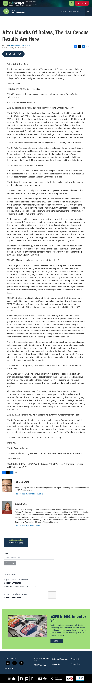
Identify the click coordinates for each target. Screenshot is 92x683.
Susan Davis (26, 45)
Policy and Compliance (60, 659)
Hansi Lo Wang (15, 45)
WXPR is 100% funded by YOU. (68, 618)
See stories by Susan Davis (27, 525)
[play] (6, 11)
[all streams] (88, 11)
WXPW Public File (40, 665)
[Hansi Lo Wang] (7, 485)
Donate (82, 3)
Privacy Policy (76, 659)
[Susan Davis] (7, 507)
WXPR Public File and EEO (41, 659)
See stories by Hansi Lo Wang (29, 493)
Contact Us (56, 664)
